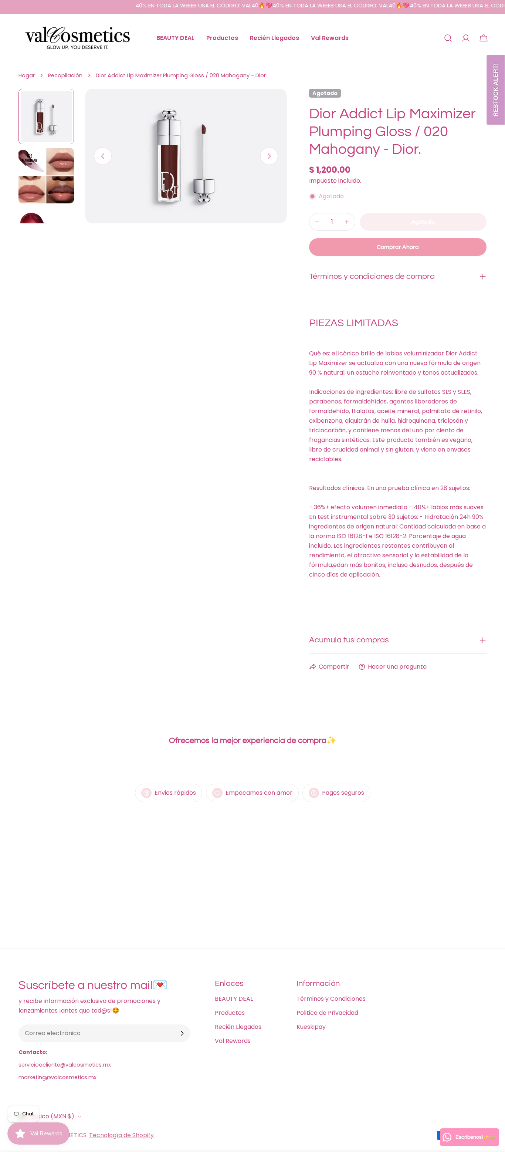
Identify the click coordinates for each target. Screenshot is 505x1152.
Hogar (26, 75)
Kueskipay (311, 1027)
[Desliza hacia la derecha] (269, 156)
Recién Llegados (238, 1027)
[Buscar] (448, 38)
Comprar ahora (398, 247)
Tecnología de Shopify (121, 1135)
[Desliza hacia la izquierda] (103, 156)
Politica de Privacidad (327, 1013)
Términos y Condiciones (331, 998)
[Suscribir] (182, 1033)
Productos (230, 1013)
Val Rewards (233, 1041)
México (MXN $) (51, 1116)
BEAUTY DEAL (234, 998)
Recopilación (65, 75)
